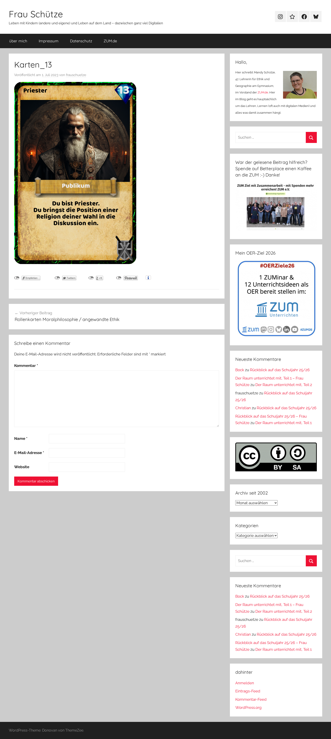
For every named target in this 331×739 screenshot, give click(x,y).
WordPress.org (248, 707)
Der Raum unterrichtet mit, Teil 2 (283, 384)
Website (21, 467)
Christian (243, 408)
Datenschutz (81, 40)
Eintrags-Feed (247, 691)
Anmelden (244, 683)
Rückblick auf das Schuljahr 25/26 (280, 370)
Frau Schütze (36, 14)
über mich (18, 40)
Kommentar (26, 365)
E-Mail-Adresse (29, 452)
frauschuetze (76, 75)
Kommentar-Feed (251, 699)
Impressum (49, 40)
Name (20, 438)
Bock (239, 370)
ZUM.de (110, 40)
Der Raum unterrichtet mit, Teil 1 (283, 422)
